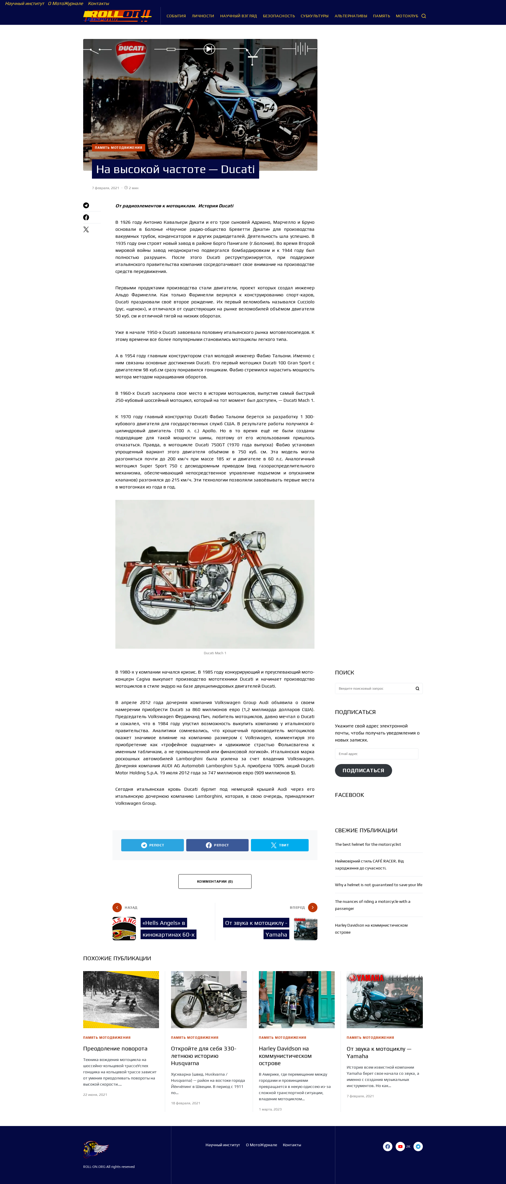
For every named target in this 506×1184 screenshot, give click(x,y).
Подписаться (363, 770)
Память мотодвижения (118, 147)
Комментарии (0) (215, 881)
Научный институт (24, 3)
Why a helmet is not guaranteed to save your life (378, 884)
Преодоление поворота (115, 1048)
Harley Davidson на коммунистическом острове (285, 1055)
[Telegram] (418, 1146)
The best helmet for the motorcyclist (368, 844)
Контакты (98, 3)
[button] (423, 15)
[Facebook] (387, 1146)
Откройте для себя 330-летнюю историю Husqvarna (203, 1055)
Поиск (418, 688)
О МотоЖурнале (64, 3)
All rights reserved (120, 1167)
